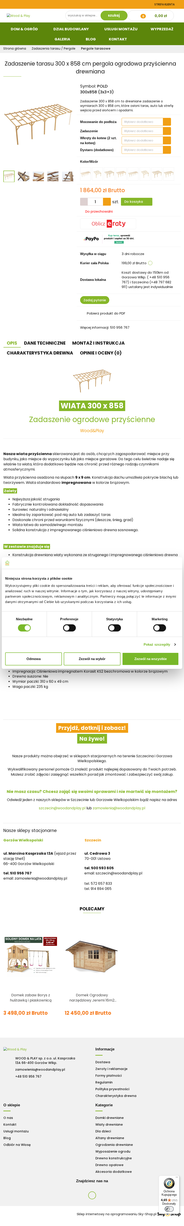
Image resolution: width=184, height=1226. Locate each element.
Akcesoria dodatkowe (113, 1171)
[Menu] (177, 1178)
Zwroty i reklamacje (111, 1069)
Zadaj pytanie (94, 300)
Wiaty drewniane (109, 1124)
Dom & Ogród (25, 29)
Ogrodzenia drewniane (114, 1144)
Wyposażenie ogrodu (112, 1151)
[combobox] (146, 122)
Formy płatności (108, 1075)
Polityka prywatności (112, 1089)
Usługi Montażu (121, 29)
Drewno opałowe (109, 1165)
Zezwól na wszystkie (150, 659)
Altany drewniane (109, 1138)
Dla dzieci (103, 1131)
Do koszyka (134, 201)
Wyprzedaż (162, 29)
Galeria (63, 39)
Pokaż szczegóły (157, 644)
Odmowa (33, 659)
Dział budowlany (71, 29)
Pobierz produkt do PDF (106, 313)
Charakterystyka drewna (115, 1096)
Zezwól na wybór (92, 659)
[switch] (69, 628)
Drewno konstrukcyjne (113, 1158)
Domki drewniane (109, 1118)
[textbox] (142, 121)
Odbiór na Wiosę (17, 1144)
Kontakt (118, 39)
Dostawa (102, 1062)
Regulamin (104, 1082)
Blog (91, 39)
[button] (104, 1049)
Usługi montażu (16, 1131)
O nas (8, 1118)
